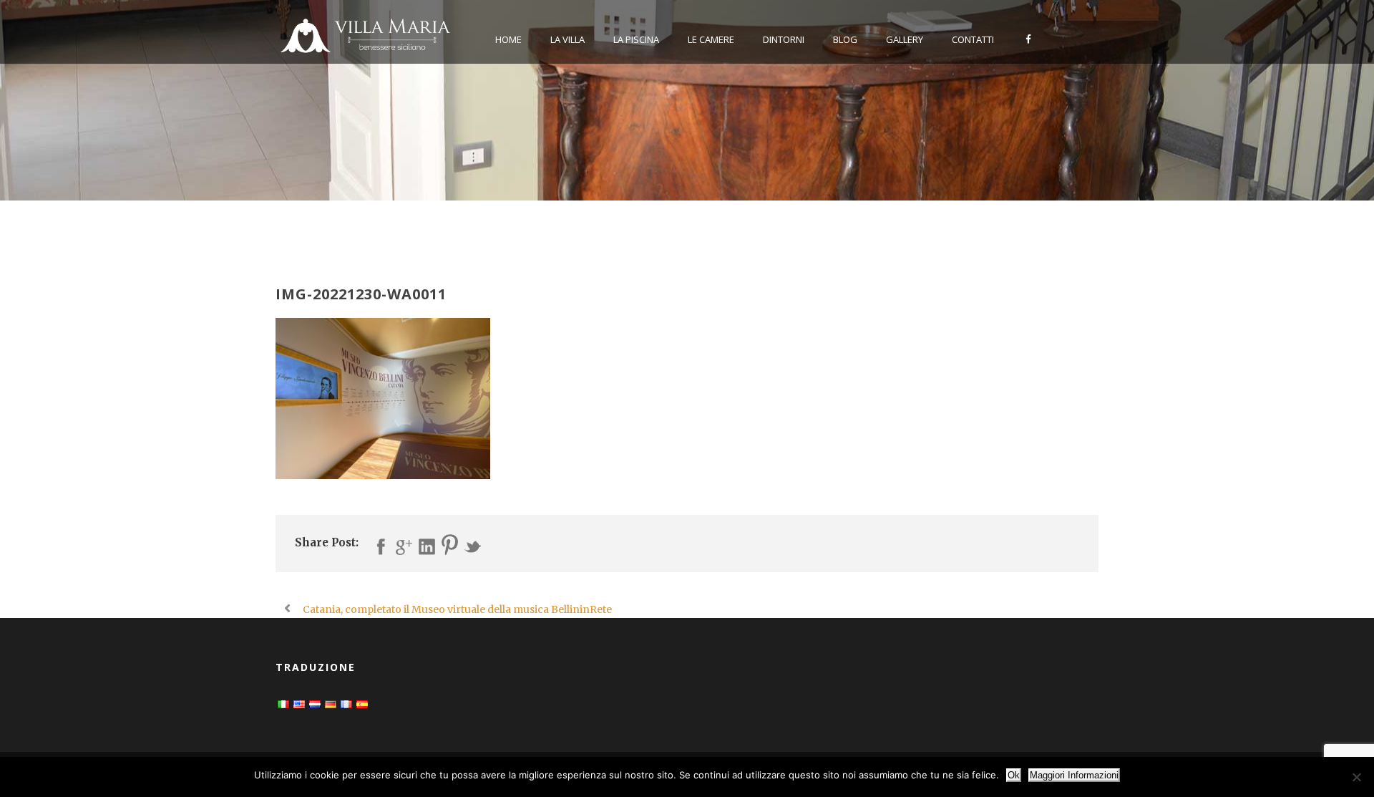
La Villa (567, 39)
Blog (845, 39)
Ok (1014, 775)
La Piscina (636, 39)
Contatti (973, 39)
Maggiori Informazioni (1074, 775)
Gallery (904, 39)
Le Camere (711, 39)
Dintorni (783, 39)
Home (508, 39)
